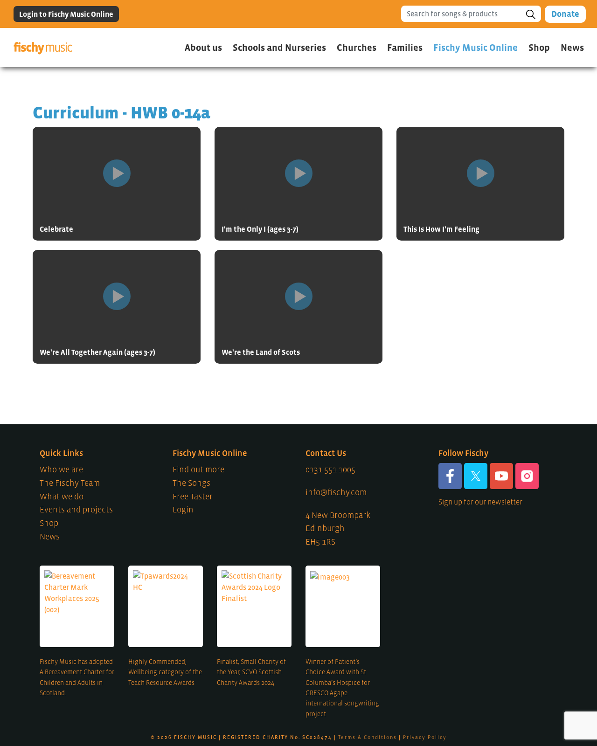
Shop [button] (539, 47)
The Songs (191, 483)
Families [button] (405, 47)
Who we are (61, 469)
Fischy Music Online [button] (475, 47)
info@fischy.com (336, 492)
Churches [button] (356, 47)
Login (183, 509)
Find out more (198, 469)
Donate (565, 14)
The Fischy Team (70, 483)
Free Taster (193, 496)
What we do (61, 496)
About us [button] (203, 47)
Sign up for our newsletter (480, 501)
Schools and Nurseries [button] (279, 47)
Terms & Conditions (367, 737)
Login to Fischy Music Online (66, 14)
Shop (49, 523)
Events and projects (76, 509)
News (572, 47)
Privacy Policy (425, 737)
